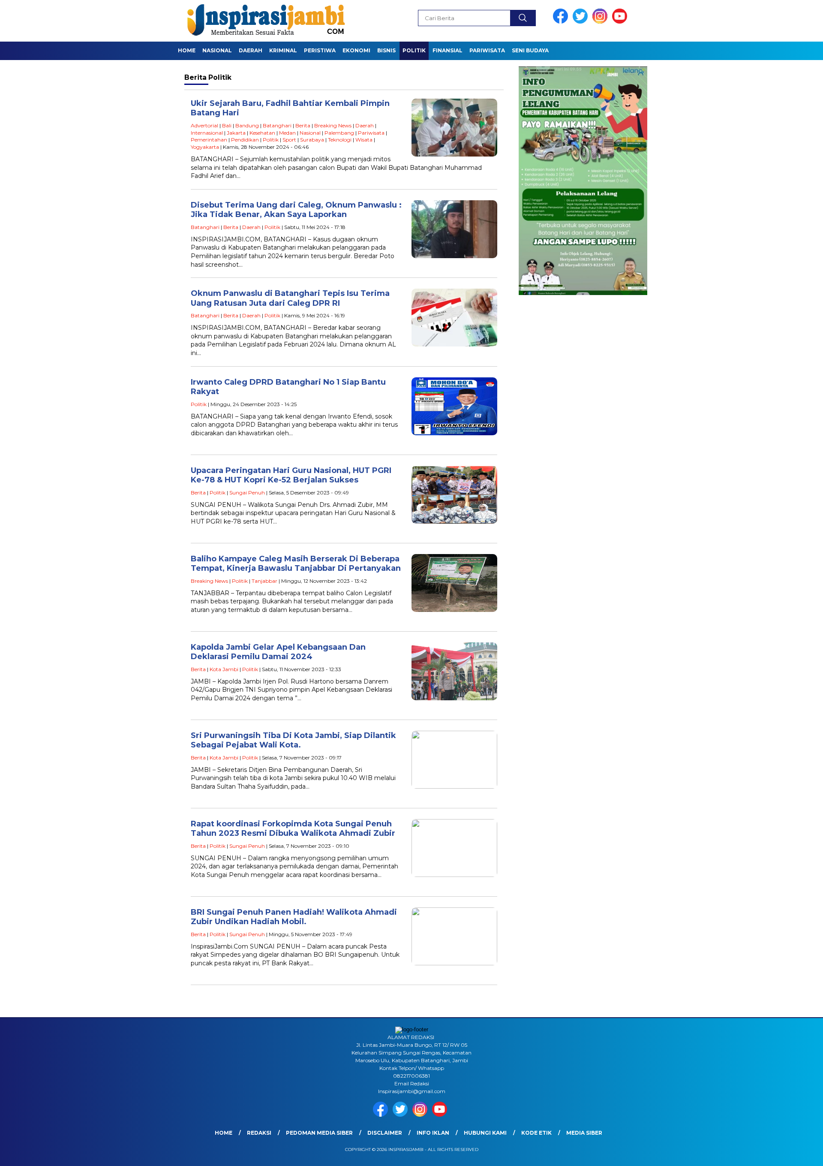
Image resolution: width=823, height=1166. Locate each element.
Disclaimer (384, 1133)
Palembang (339, 133)
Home (186, 50)
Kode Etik (536, 1133)
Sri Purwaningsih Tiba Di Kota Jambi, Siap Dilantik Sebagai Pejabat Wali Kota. (293, 740)
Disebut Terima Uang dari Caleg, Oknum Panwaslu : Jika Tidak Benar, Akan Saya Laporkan (296, 210)
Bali (226, 125)
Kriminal (283, 50)
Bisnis (386, 50)
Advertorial (204, 125)
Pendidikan (245, 139)
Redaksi (259, 1133)
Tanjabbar (264, 581)
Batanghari (277, 125)
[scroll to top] (791, 1152)
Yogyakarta (205, 147)
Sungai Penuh (247, 492)
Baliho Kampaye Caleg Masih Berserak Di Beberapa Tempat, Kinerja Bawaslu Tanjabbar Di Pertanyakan (296, 563)
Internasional (207, 133)
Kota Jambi (224, 669)
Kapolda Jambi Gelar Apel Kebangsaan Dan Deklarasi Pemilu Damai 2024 (278, 652)
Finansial (448, 50)
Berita (302, 125)
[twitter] (582, 21)
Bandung (247, 125)
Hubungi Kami (485, 1133)
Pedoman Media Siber (319, 1133)
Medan (287, 133)
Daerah (250, 50)
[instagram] (601, 21)
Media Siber (584, 1133)
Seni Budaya (530, 50)
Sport (289, 139)
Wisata (363, 139)
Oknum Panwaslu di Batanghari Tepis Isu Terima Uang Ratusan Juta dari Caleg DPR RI (290, 298)
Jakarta (236, 133)
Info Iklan (433, 1133)
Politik (414, 50)
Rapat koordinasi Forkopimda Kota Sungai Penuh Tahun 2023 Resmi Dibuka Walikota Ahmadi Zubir (293, 828)
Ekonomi (356, 50)
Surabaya (312, 139)
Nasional (217, 50)
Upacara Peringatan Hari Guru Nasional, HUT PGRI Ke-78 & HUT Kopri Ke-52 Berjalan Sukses (291, 475)
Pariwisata (487, 50)
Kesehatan (262, 133)
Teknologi (339, 139)
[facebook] (562, 21)
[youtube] (621, 21)
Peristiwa (320, 50)
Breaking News (332, 125)
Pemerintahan (209, 139)
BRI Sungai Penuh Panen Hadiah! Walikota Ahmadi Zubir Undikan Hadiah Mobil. (294, 917)
